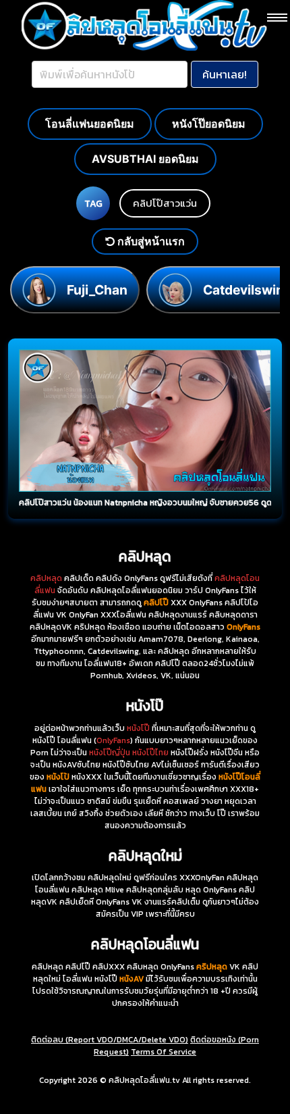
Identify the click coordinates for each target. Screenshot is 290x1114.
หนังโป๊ (138, 728)
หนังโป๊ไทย (150, 752)
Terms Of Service (163, 1052)
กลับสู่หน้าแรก (150, 241)
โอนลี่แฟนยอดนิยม (89, 123)
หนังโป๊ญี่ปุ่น (109, 752)
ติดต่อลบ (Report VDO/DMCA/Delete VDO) (109, 1040)
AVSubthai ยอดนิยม (145, 159)
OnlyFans (113, 740)
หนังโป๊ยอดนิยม (208, 123)
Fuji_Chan (97, 290)
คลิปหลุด (46, 578)
